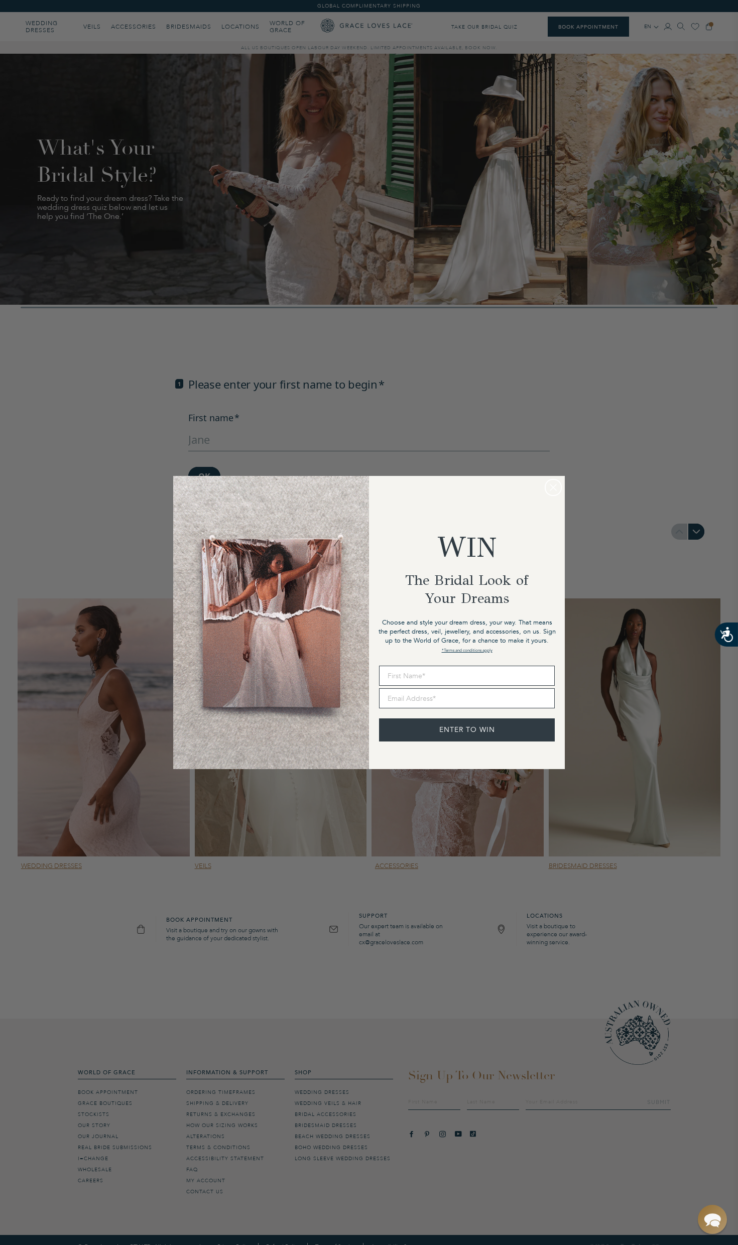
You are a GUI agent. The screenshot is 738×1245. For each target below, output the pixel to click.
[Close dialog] (553, 487)
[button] (712, 1219)
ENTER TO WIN (467, 729)
